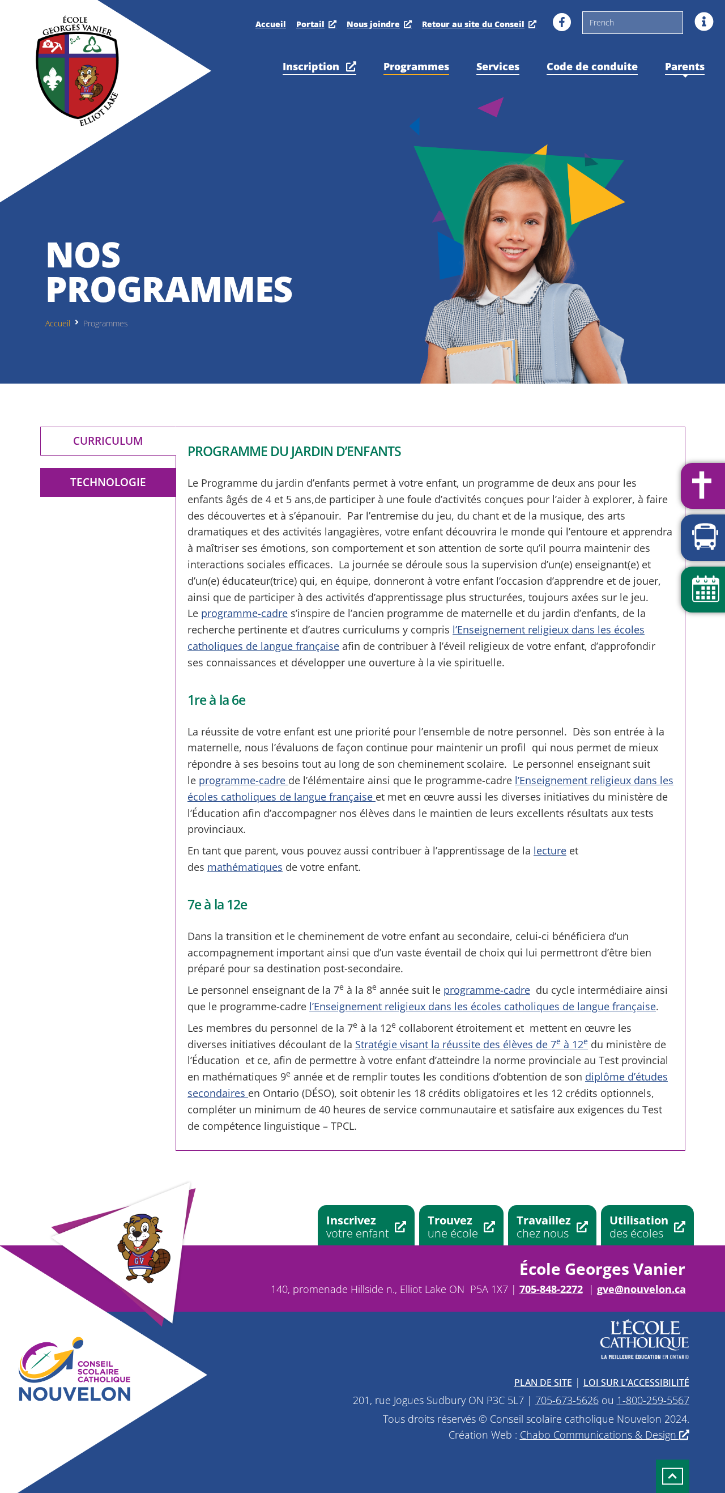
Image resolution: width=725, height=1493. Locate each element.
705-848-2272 (551, 1289)
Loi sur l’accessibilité (636, 1382)
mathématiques (245, 867)
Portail (310, 24)
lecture (550, 850)
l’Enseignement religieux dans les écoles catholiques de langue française (482, 1006)
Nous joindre (373, 24)
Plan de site (543, 1382)
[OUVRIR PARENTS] (685, 76)
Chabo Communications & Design (599, 1434)
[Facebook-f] (562, 22)
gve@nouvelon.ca (641, 1289)
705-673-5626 (567, 1400)
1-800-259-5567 (653, 1400)
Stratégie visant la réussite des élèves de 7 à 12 (471, 1044)
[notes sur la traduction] (704, 21)
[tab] (108, 441)
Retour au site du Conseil (473, 24)
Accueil (270, 24)
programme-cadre (244, 613)
